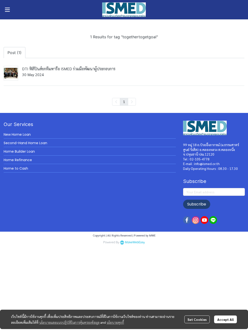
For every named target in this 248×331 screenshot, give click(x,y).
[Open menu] (7, 10)
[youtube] (204, 220)
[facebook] (187, 220)
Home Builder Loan (19, 151)
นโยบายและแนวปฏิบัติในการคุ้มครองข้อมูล (69, 322)
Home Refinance (18, 160)
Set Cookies (197, 319)
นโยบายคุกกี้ (115, 322)
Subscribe (196, 204)
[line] (213, 220)
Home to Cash (16, 168)
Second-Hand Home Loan (25, 143)
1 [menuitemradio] (124, 101)
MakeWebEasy (135, 242)
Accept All (225, 319)
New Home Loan (17, 134)
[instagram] (196, 220)
